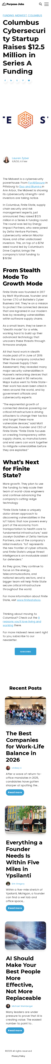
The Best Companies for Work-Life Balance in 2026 (25, 746)
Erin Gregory (18, 883)
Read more (15, 792)
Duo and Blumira (30, 186)
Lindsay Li (17, 767)
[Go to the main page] (13, 4)
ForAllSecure (36, 182)
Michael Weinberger (22, 1006)
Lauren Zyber (20, 158)
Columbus (35, 15)
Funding (8, 15)
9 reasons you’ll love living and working (22, 621)
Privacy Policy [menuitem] (18, 1056)
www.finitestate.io (29, 600)
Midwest (21, 15)
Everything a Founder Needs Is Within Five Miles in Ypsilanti (24, 859)
